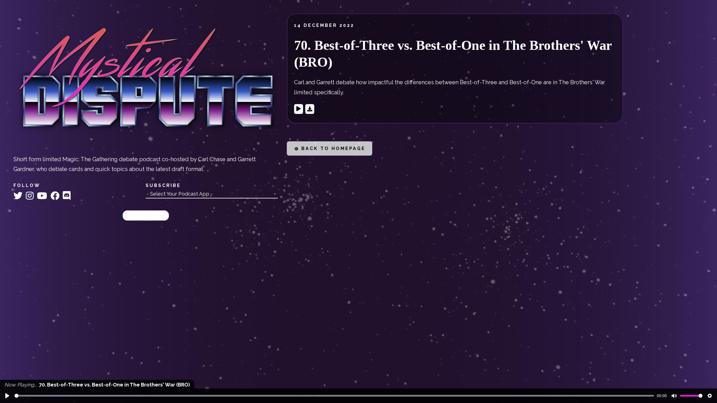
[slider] (334, 396)
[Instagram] (31, 196)
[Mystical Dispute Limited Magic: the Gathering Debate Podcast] (145, 79)
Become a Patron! (145, 215)
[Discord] (67, 196)
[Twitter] (19, 196)
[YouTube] (43, 196)
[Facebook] (56, 196)
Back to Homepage (332, 148)
